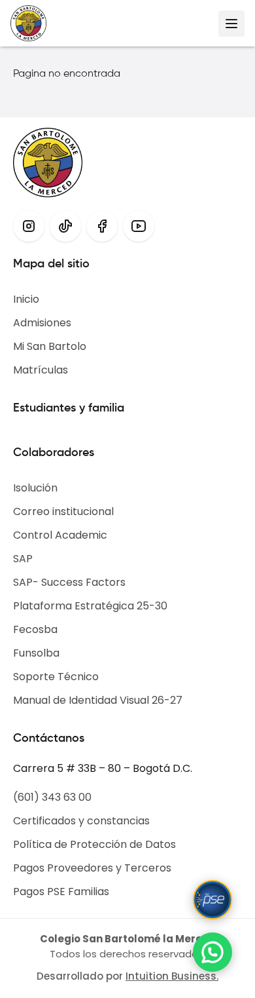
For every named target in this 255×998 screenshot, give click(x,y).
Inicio (26, 299)
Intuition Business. (172, 976)
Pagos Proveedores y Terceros (92, 867)
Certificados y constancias (81, 820)
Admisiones (42, 322)
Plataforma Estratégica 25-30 (90, 605)
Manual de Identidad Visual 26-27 (97, 700)
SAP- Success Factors (69, 582)
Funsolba (36, 653)
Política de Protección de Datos (94, 844)
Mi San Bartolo (49, 346)
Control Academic (60, 535)
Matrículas (40, 369)
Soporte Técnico (56, 676)
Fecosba (35, 629)
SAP (23, 558)
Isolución (35, 487)
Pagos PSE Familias (61, 891)
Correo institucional (63, 511)
